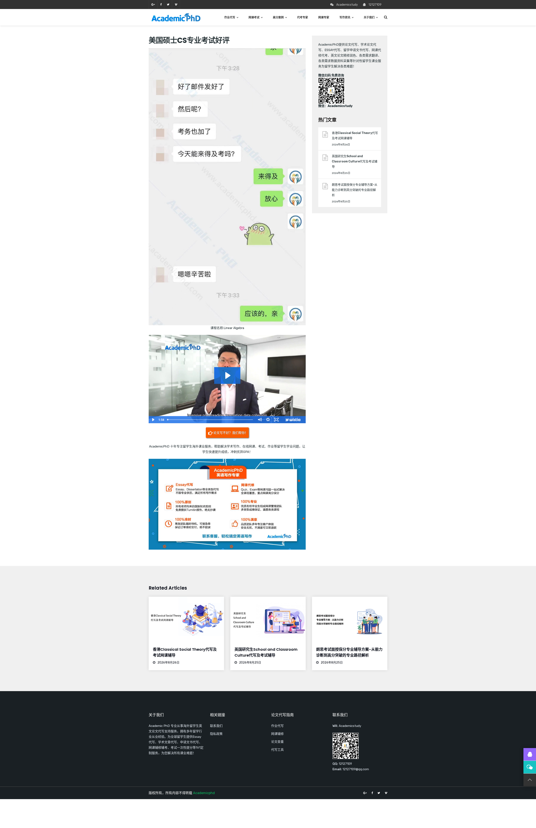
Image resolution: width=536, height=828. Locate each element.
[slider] (210, 419)
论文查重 (277, 742)
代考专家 (302, 17)
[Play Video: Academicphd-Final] (227, 375)
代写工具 (277, 750)
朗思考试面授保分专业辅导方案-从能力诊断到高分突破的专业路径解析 (354, 190)
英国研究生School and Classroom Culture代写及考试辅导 (354, 161)
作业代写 (229, 17)
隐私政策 (216, 734)
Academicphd (204, 793)
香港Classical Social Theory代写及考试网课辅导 (355, 135)
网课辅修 (277, 734)
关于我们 (369, 17)
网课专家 (323, 17)
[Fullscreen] (276, 419)
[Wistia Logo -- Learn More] (293, 419)
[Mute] (259, 419)
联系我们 (216, 726)
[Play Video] (153, 419)
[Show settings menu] (268, 419)
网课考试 (254, 17)
